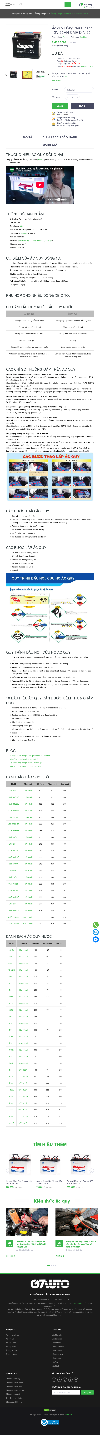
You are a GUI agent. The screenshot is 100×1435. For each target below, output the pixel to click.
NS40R (11, 956)
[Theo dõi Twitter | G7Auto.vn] (59, 1380)
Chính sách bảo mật (14, 1386)
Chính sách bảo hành (14, 1382)
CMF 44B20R (14, 810)
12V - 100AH (28, 917)
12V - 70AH (28, 890)
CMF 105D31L (13, 910)
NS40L (11, 950)
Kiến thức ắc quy (52, 1201)
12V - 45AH (28, 817)
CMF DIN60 (13, 864)
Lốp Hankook (57, 1350)
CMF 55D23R (13, 857)
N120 (11, 1076)
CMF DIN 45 (14, 844)
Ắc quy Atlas (11, 1346)
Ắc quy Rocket (11, 1350)
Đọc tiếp (10, 1256)
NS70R (11, 1023)
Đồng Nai (24, 233)
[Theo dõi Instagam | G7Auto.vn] (70, 1380)
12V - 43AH (28, 804)
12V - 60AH (28, 850)
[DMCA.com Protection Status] (50, 1410)
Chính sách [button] (11, 1373)
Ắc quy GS (10, 1339)
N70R (11, 1036)
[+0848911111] (96, 925)
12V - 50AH (28, 837)
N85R (11, 1063)
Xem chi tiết (77, 1303)
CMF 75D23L (14, 877)
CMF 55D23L (14, 850)
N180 (11, 1103)
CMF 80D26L (14, 890)
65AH (22, 226)
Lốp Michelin (57, 1335)
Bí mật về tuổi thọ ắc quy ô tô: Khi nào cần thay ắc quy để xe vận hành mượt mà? (81, 1244)
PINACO (41, 159)
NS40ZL (11, 963)
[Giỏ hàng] (81, 4)
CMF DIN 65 (14, 904)
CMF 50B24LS (13, 824)
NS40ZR (11, 970)
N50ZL (11, 1003)
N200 (11, 1116)
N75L (11, 1043)
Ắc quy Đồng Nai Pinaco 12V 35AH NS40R (19, 1182)
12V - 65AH (28, 877)
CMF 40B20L (14, 790)
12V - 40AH (23, 963)
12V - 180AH (23, 1103)
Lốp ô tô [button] (56, 1329)
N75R (11, 1050)
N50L (11, 990)
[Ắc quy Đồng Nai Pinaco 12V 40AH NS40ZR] (80, 1164)
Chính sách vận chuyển (15, 1390)
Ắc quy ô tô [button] (12, 1329)
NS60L (11, 976)
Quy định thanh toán (14, 1398)
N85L (11, 1056)
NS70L (11, 1016)
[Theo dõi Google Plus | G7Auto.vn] (65, 1380)
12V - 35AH (28, 790)
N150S (11, 1090)
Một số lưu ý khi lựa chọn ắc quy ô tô (24, 759)
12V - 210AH (23, 1123)
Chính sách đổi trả (13, 1394)
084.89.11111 (70, 76)
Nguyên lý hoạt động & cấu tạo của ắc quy (26, 762)
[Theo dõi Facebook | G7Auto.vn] (54, 1380)
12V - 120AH (23, 1076)
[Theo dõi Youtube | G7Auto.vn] (76, 1380)
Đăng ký (87, 1392)
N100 (11, 1070)
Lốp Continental (58, 1346)
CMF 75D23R (13, 884)
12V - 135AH (23, 1083)
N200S (11, 1109)
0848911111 (68, 114)
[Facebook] (96, 939)
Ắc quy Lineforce (12, 1335)
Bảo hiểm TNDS (87, 66)
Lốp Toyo (55, 1362)
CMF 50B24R (14, 830)
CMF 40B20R (14, 797)
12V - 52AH (28, 870)
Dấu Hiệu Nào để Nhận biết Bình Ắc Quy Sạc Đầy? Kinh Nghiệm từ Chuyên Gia (31, 1244)
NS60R (11, 983)
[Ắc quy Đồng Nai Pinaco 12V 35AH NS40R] (19, 1164)
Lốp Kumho (56, 1342)
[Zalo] (96, 932)
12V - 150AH (23, 1096)
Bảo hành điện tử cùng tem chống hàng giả (35, 240)
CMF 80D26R (13, 897)
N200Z (11, 1123)
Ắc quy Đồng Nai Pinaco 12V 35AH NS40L (49, 1182)
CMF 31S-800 (13, 917)
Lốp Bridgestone (58, 1339)
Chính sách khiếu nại (14, 1402)
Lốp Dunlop (56, 1358)
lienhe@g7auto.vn (62, 1299)
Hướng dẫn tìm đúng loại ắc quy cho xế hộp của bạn (30, 755)
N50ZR (11, 1010)
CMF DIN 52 (14, 870)
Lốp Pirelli (55, 1366)
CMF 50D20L (14, 837)
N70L (11, 1030)
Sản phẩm (89, 5)
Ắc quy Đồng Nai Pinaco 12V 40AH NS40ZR (80, 1182)
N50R (11, 996)
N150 (11, 1096)
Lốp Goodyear (57, 1354)
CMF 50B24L (14, 817)
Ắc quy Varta (11, 1342)
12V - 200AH (23, 1116)
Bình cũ (55, 89)
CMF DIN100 (14, 923)
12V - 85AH (23, 1056)
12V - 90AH (28, 910)
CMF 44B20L (14, 804)
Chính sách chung (13, 1378)
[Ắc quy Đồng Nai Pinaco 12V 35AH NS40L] (50, 1164)
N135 (11, 1083)
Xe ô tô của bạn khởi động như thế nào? (25, 766)
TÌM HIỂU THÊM (50, 1144)
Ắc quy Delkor (11, 1354)
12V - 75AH (23, 1043)
